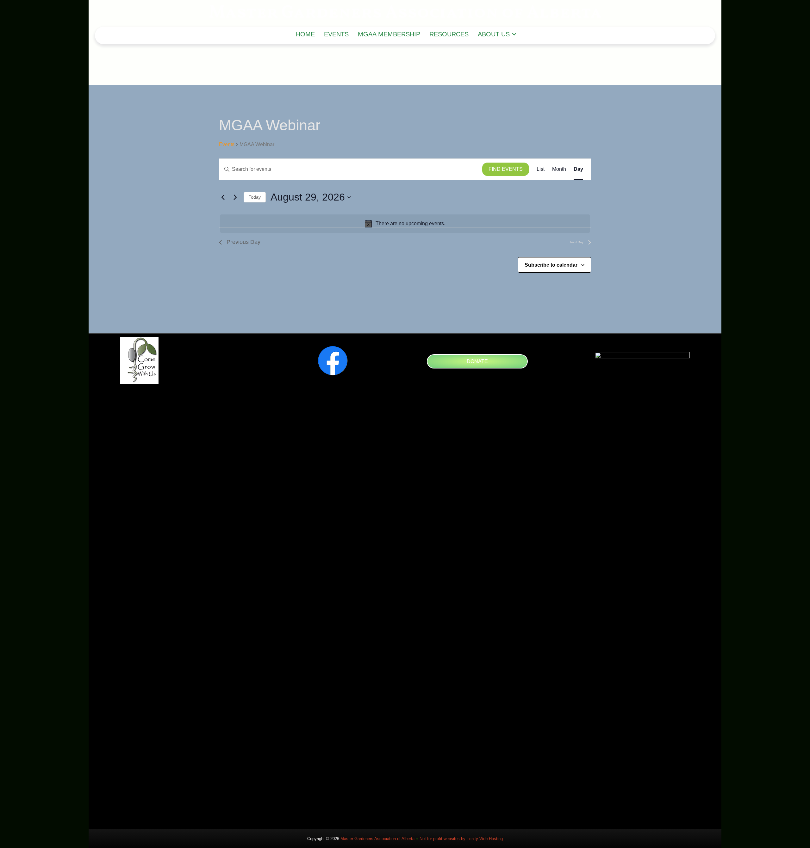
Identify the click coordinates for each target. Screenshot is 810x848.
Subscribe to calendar (551, 265)
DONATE (477, 361)
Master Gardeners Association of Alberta (377, 838)
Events (226, 144)
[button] (514, 34)
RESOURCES (449, 34)
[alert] (405, 223)
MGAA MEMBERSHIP (389, 34)
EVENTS (336, 34)
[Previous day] (223, 197)
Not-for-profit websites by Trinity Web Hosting (461, 838)
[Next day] (235, 197)
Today (255, 197)
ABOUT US (494, 34)
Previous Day (243, 242)
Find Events (506, 169)
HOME (305, 34)
